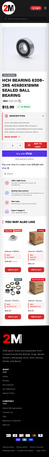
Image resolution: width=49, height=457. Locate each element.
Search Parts (8, 393)
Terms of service (36, 447)
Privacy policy (21, 447)
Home (5, 376)
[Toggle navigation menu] (45, 8)
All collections (9, 389)
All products (8, 385)
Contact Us (8, 412)
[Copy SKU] (19, 101)
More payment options (24, 159)
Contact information (25, 451)
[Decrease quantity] (5, 145)
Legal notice (41, 451)
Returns (6, 425)
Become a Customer (12, 421)
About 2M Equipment (12, 408)
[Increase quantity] (20, 145)
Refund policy (8, 447)
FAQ (4, 416)
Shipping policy (9, 451)
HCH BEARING (9, 75)
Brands (6, 381)
